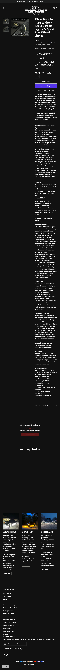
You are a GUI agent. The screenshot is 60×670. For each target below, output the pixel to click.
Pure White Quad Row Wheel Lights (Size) (43, 54)
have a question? (42, 405)
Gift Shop (6, 634)
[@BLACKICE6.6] (11, 521)
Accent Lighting (8, 631)
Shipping (37, 48)
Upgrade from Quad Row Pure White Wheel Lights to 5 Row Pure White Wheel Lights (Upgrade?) (45, 63)
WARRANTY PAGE (43, 364)
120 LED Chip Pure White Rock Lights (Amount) (44, 73)
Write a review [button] (30, 435)
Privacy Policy (7, 611)
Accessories (7, 628)
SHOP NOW (7, 573)
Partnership (7, 596)
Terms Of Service (9, 614)
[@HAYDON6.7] (30, 521)
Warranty (6, 602)
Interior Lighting (8, 625)
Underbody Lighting (9, 622)
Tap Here (40, 197)
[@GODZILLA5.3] (49, 521)
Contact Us (7, 593)
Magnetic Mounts (9, 619)
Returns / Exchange (9, 605)
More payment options (46, 90)
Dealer (5, 599)
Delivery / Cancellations (11, 608)
